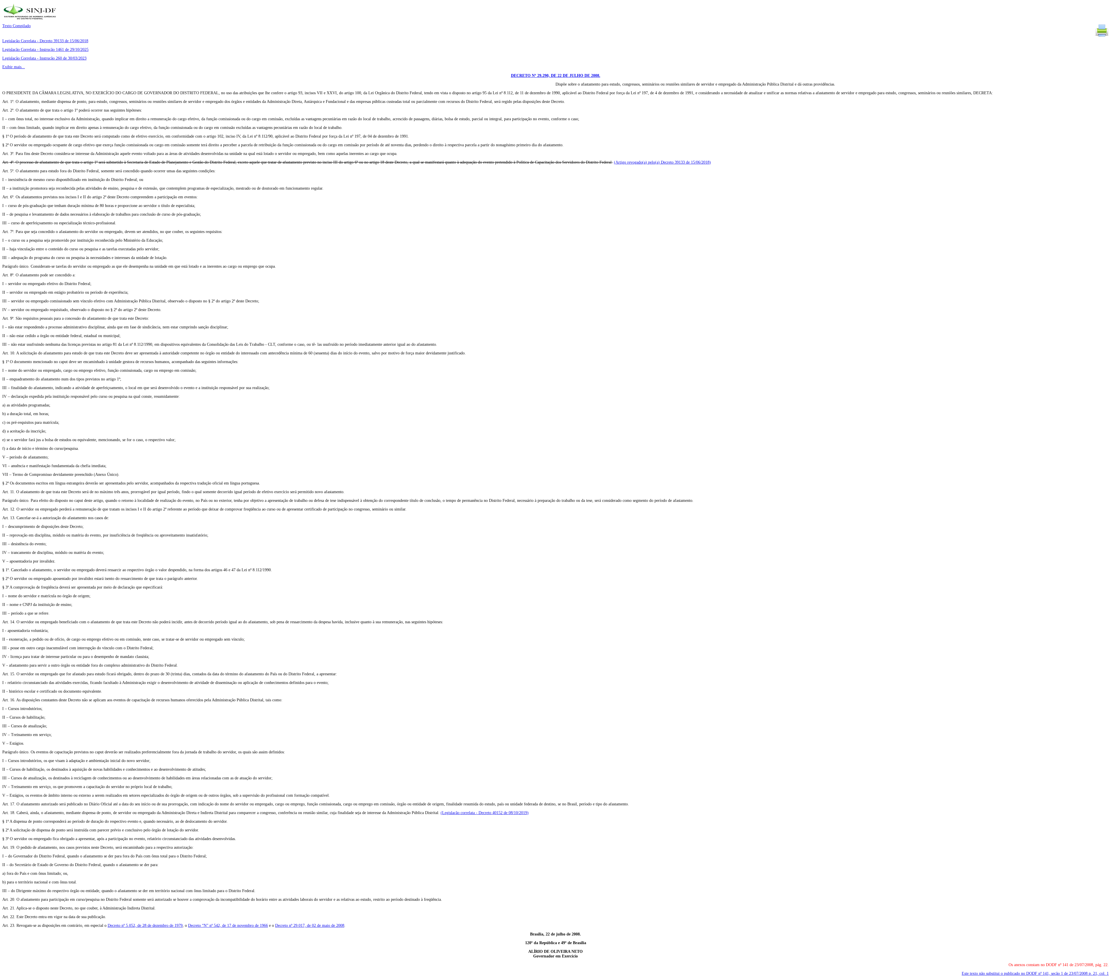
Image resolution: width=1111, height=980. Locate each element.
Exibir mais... (13, 67)
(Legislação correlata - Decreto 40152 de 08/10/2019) (485, 813)
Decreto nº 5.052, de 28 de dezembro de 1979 (145, 925)
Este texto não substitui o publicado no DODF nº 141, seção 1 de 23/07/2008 (1035, 973)
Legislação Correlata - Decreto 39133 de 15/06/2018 (45, 41)
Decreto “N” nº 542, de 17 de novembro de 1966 (228, 925)
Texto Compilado (16, 26)
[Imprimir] (1102, 36)
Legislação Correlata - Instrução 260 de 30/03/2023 (44, 58)
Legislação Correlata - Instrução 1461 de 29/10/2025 (45, 49)
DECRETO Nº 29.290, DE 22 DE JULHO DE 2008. (555, 75)
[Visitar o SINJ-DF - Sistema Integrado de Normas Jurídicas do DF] (30, 21)
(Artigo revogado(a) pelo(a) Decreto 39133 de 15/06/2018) (662, 162)
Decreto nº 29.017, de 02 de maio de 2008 (309, 925)
